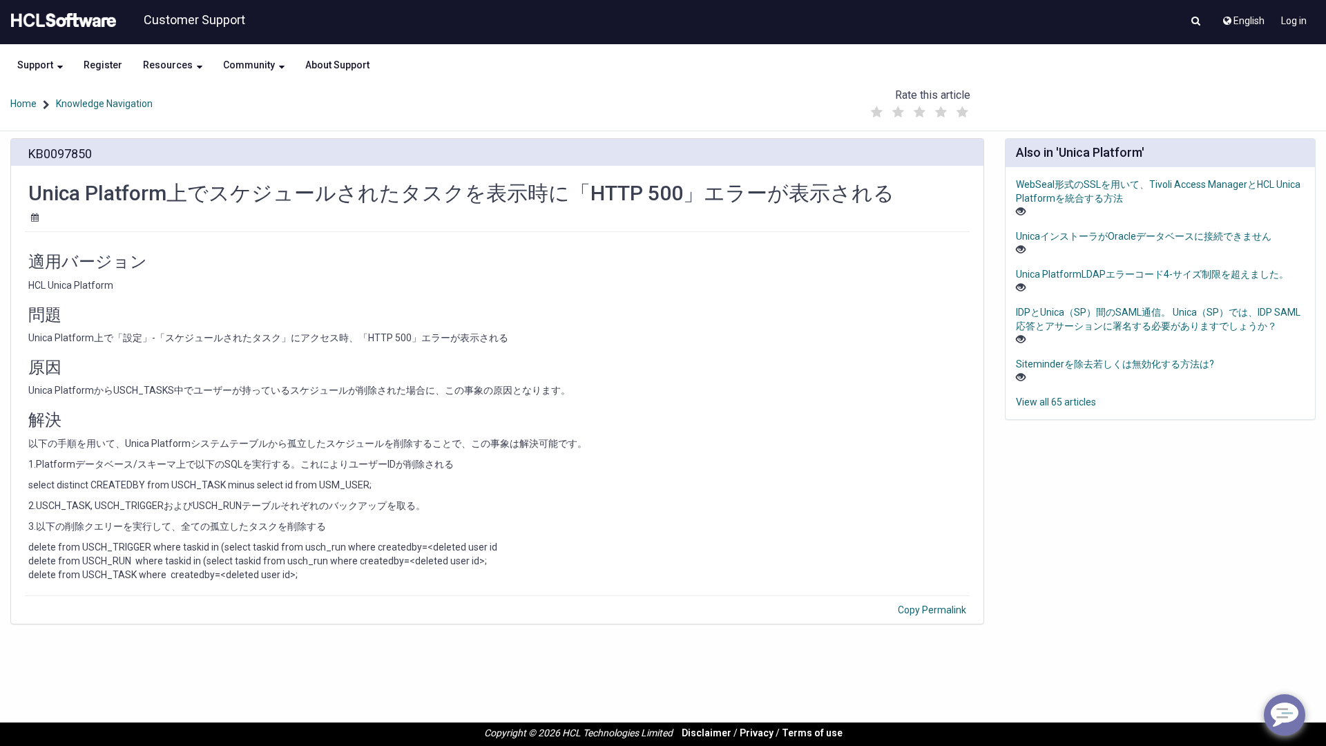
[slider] (919, 109)
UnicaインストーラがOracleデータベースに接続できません (1143, 236)
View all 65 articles (1056, 402)
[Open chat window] (1284, 715)
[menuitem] (1243, 17)
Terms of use (812, 732)
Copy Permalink (932, 609)
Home (23, 103)
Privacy (757, 732)
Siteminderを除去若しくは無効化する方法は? (1115, 364)
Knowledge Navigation (104, 103)
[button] (1196, 22)
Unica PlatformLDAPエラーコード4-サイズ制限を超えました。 (1152, 274)
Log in (1294, 20)
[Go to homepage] (61, 20)
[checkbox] (876, 112)
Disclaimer (706, 732)
